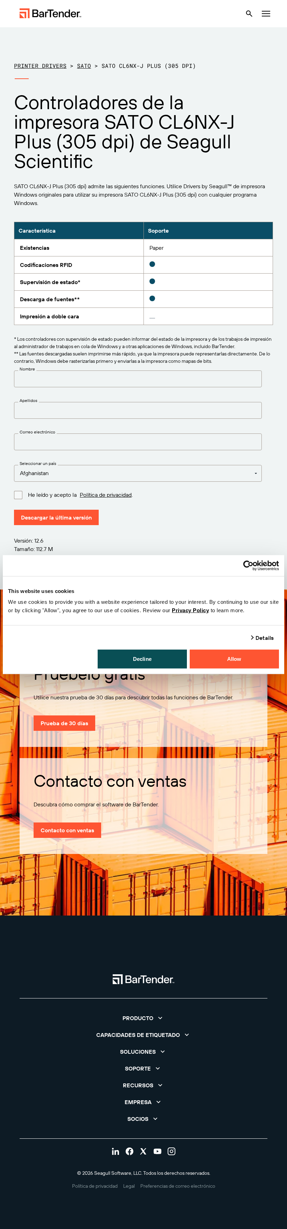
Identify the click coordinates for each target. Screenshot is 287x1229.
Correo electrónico (37, 432)
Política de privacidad (106, 494)
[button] (143, 1018)
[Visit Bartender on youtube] (157, 1151)
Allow (234, 659)
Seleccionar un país (38, 463)
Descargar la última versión (56, 517)
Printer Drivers (40, 65)
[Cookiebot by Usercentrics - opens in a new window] (248, 565)
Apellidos (28, 400)
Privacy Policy (190, 610)
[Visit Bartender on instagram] (171, 1151)
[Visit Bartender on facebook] (129, 1151)
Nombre (27, 369)
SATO (84, 65)
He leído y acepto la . (80, 495)
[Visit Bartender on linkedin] (115, 1151)
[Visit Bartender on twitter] (143, 1151)
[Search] (249, 13)
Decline (142, 659)
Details (264, 637)
